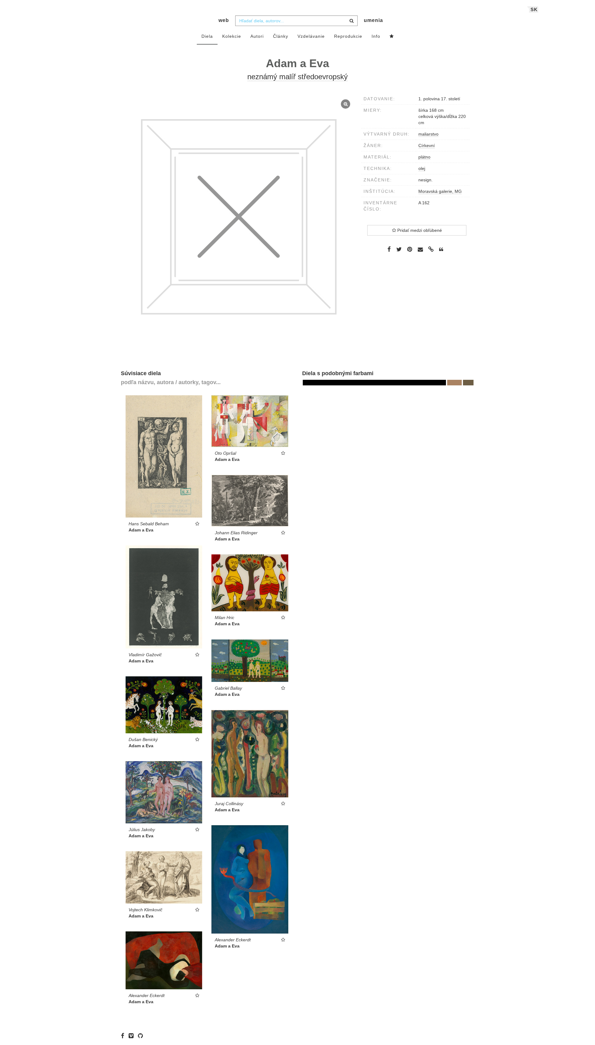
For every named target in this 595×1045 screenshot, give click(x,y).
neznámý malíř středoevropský (297, 76)
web (223, 20)
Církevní (426, 145)
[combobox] (296, 20)
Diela (207, 36)
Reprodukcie (348, 36)
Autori (257, 36)
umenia (373, 20)
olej (421, 168)
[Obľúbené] (392, 36)
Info (376, 36)
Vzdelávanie (311, 36)
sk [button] (534, 9)
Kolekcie (231, 36)
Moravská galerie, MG (440, 191)
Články (280, 36)
